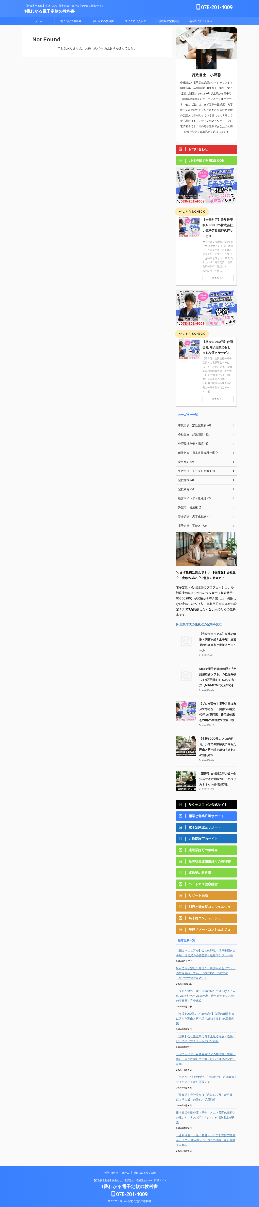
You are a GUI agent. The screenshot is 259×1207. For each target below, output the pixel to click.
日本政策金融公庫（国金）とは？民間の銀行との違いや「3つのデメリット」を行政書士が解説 (206, 1117)
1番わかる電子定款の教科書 (49, 11)
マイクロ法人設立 (135, 21)
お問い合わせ (110, 1172)
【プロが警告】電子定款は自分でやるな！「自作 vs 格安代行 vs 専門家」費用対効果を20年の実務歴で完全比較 (206, 995)
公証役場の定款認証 (168, 21)
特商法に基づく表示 (200, 21)
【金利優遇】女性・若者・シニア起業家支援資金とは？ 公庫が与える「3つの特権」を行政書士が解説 (206, 1140)
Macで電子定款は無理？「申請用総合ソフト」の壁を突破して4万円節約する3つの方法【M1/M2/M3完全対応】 (206, 973)
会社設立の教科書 (103, 21)
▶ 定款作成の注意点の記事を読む (199, 624)
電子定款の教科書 (70, 21)
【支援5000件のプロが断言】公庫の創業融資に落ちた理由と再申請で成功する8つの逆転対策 (205, 1018)
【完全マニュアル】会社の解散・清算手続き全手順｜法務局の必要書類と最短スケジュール (206, 953)
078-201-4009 (216, 7)
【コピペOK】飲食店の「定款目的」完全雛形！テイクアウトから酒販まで (206, 1079)
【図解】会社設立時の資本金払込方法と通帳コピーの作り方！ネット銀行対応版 (217, 779)
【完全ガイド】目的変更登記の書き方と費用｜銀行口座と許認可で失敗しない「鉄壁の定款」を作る (206, 1059)
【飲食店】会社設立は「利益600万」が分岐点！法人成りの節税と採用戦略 (204, 1097)
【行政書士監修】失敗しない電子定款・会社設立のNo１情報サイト (129, 1180)
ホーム (38, 21)
